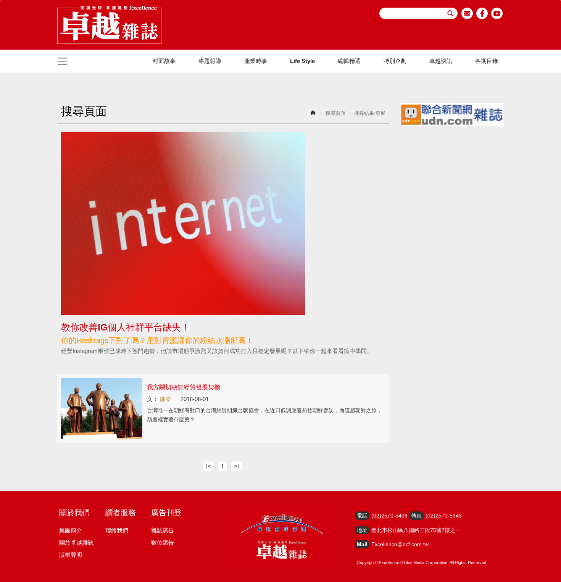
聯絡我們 (116, 530)
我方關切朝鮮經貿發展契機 (183, 387)
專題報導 (209, 61)
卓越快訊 (440, 61)
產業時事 (255, 61)
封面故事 (164, 61)
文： (152, 399)
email (467, 13)
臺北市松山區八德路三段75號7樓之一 (416, 530)
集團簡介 (70, 530)
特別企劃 (395, 61)
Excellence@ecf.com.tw (400, 544)
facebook (482, 13)
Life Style (302, 61)
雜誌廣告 (162, 530)
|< (208, 466)
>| (236, 466)
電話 (362, 516)
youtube (497, 13)
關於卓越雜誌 (76, 542)
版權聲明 (70, 554)
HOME (109, 25)
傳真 (416, 516)
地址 (362, 530)
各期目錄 (486, 61)
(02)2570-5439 (389, 516)
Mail (362, 544)
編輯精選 (349, 61)
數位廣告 (162, 542)
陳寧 (165, 399)
